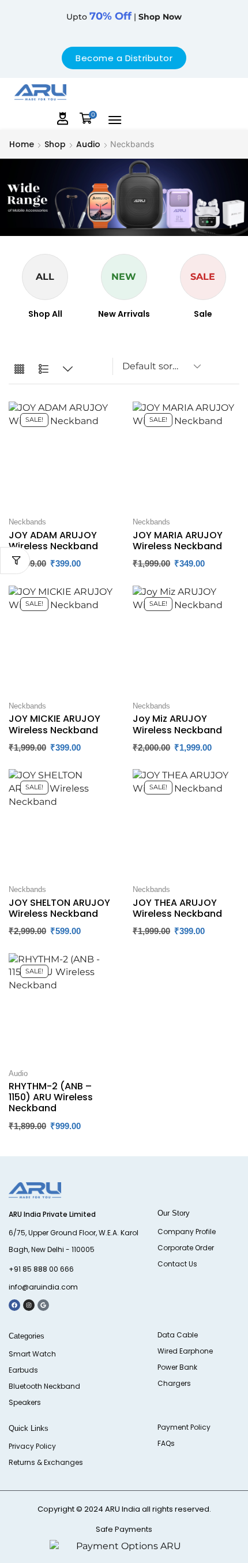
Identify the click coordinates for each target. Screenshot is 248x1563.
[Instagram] (29, 1305)
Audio (88, 144)
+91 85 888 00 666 (41, 1269)
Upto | (124, 17)
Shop (55, 144)
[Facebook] (14, 1305)
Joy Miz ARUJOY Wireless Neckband (177, 724)
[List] (43, 369)
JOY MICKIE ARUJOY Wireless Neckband (54, 724)
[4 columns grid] (19, 369)
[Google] (43, 1305)
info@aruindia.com (43, 1287)
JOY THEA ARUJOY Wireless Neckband (177, 908)
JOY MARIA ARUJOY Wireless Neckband (178, 541)
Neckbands (27, 522)
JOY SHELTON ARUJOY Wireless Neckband (59, 908)
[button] (63, 118)
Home (21, 144)
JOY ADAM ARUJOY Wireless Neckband (53, 541)
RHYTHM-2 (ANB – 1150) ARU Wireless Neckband (51, 1097)
